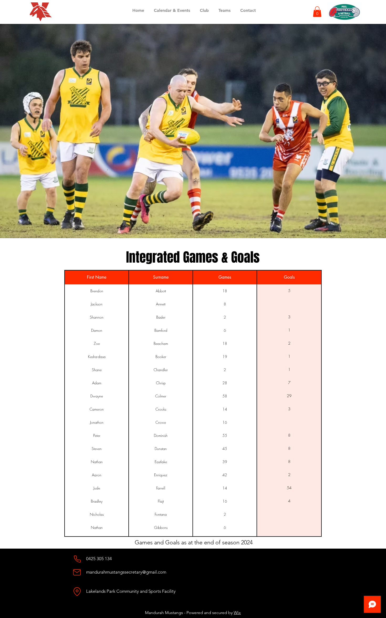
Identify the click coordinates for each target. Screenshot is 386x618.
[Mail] (77, 572)
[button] (317, 11)
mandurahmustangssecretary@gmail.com (126, 572)
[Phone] (77, 559)
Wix (237, 612)
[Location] (77, 591)
